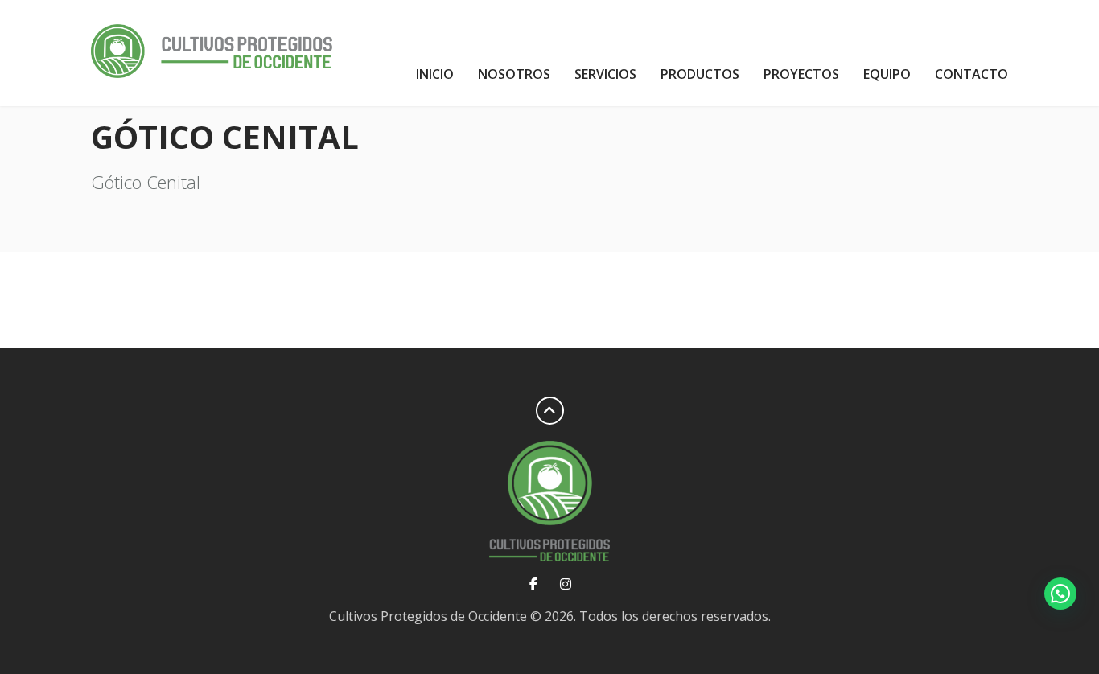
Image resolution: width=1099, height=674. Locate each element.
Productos (700, 73)
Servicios (605, 73)
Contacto (971, 73)
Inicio (435, 73)
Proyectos (801, 73)
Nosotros (514, 73)
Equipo (887, 73)
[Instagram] (565, 584)
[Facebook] (534, 584)
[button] (1060, 593)
